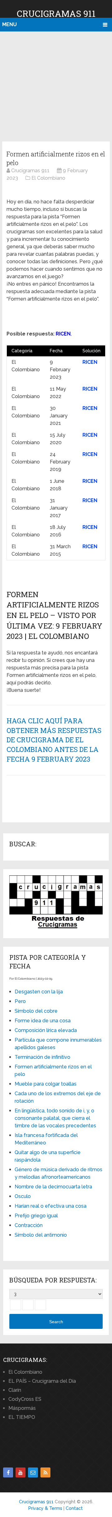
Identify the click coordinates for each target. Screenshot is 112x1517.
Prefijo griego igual (36, 1216)
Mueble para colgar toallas (46, 1084)
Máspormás (22, 1408)
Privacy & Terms (45, 1508)
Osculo (23, 1196)
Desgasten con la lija (39, 992)
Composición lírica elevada (46, 1030)
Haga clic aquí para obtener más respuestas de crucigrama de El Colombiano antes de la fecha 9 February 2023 (54, 739)
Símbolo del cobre (36, 1011)
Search (56, 1321)
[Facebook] (8, 1472)
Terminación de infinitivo (42, 1057)
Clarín (14, 1390)
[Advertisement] (56, 85)
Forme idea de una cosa (43, 1021)
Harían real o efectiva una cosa (50, 1206)
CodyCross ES (24, 1399)
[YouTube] (21, 1472)
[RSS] (45, 1472)
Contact (74, 1508)
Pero (20, 1001)
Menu (9, 24)
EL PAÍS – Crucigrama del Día (42, 1381)
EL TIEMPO (21, 1417)
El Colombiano (25, 1372)
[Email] (33, 1472)
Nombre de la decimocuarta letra (53, 1187)
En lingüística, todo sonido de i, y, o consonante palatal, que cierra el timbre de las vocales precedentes (55, 1118)
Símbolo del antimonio (41, 1235)
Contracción (29, 1225)
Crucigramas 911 (56, 13)
